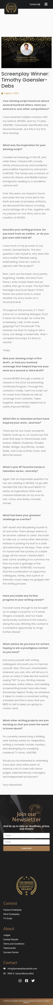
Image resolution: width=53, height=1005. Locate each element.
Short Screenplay (11, 914)
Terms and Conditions (13, 944)
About (8, 928)
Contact (10, 962)
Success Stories (10, 952)
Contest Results (10, 939)
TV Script (7, 918)
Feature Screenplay (12, 910)
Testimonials (9, 948)
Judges (6, 935)
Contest (10, 903)
